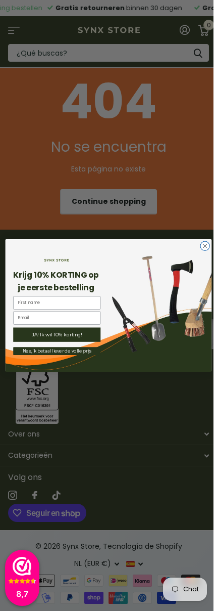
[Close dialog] (204, 245)
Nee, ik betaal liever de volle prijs (57, 351)
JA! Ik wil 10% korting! (57, 335)
